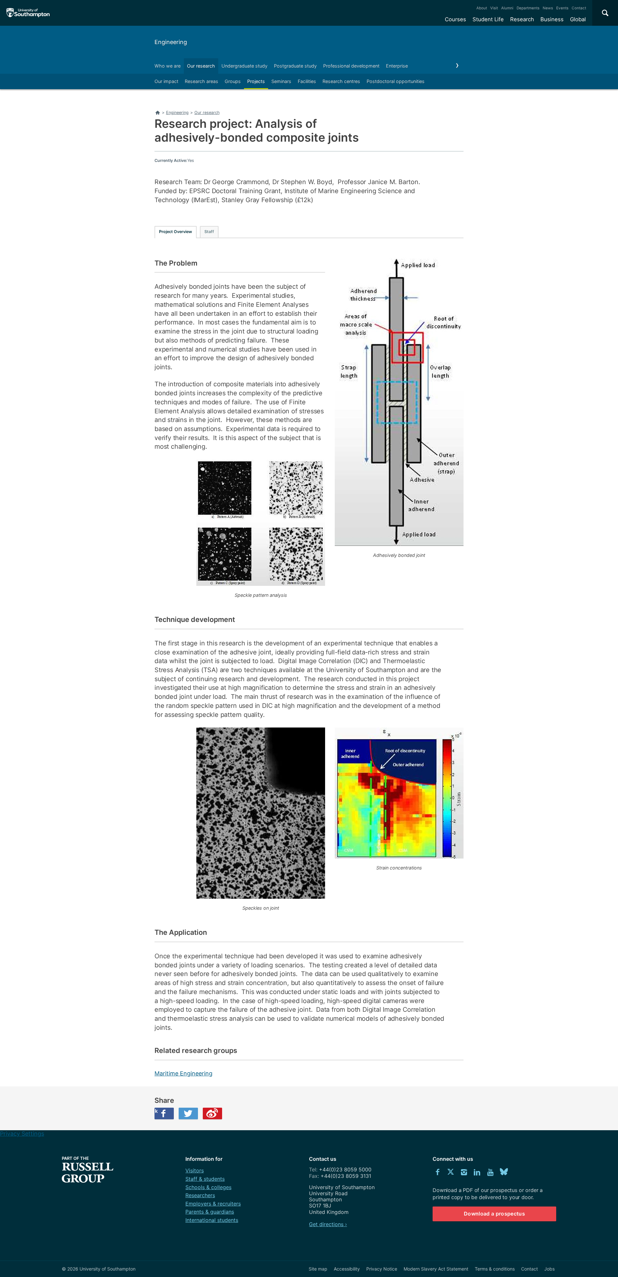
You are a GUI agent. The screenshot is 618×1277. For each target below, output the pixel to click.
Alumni (507, 8)
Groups (233, 81)
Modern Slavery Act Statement (436, 1269)
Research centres (341, 81)
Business (552, 19)
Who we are (167, 66)
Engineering (170, 42)
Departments (528, 8)
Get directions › (328, 1224)
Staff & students (205, 1179)
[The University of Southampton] (28, 13)
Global (578, 19)
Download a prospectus (494, 1213)
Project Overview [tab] (175, 231)
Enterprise (397, 66)
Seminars (281, 81)
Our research (201, 66)
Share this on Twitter (188, 1113)
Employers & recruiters (213, 1203)
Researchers (200, 1195)
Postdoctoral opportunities (396, 81)
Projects (256, 81)
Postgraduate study (295, 66)
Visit (494, 8)
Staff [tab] (209, 231)
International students (211, 1220)
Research (522, 19)
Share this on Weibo (212, 1113)
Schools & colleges (208, 1187)
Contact (579, 8)
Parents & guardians (209, 1211)
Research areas (201, 81)
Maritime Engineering (183, 1073)
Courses (455, 19)
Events (562, 8)
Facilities (307, 81)
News (548, 8)
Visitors (194, 1170)
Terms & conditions (495, 1269)
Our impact (166, 81)
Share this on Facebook (156, 1111)
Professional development (351, 66)
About (481, 8)
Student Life (488, 19)
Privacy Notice (381, 1269)
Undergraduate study (244, 66)
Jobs (549, 1269)
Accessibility (347, 1269)
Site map (318, 1269)
